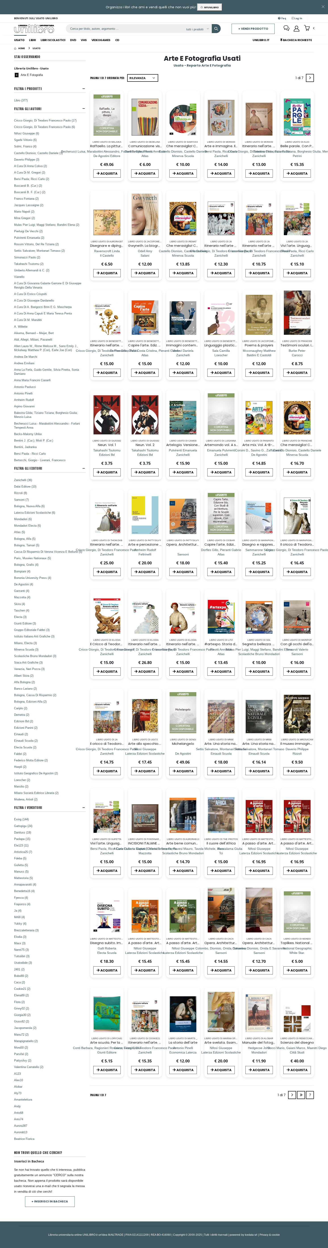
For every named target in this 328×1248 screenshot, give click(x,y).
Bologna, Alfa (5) (24, 539)
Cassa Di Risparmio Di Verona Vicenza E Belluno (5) (48, 552)
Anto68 (18, 1113)
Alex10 (18, 1080)
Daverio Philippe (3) (26, 159)
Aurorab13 (20, 1132)
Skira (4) (19, 604)
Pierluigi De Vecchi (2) (28, 231)
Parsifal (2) (21, 1054)
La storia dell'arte (183, 1042)
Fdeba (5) (20, 858)
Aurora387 (20, 1126)
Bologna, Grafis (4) (26, 565)
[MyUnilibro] (296, 28)
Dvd (73, 40)
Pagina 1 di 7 (98, 1095)
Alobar (18, 1087)
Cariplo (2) (20, 708)
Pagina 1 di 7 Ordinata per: (107, 78)
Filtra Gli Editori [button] (28, 468)
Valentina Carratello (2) (28, 1067)
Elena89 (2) (21, 995)
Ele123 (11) (21, 845)
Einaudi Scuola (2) (26, 741)
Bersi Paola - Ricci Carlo (30, 454)
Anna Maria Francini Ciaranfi (32, 380)
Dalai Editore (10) (25, 486)
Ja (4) (17, 911)
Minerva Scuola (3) (26, 649)
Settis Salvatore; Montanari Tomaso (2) (39, 251)
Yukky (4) (20, 923)
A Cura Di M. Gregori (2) (29, 172)
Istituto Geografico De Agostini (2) (36, 773)
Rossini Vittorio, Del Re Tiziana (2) (36, 244)
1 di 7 (300, 78)
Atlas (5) (19, 532)
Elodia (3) (20, 937)
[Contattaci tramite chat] (286, 28)
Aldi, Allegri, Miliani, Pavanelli (33, 339)
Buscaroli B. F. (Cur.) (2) (29, 192)
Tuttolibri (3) (21, 956)
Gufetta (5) (21, 865)
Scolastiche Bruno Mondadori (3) (35, 656)
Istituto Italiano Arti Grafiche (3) (34, 636)
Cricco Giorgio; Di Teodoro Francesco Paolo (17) (45, 120)
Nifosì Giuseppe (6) (26, 133)
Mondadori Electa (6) (27, 525)
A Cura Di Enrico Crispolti (30, 294)
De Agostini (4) (23, 584)
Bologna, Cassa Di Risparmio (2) (35, 695)
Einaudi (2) (21, 734)
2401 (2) (19, 969)
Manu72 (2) (21, 1034)
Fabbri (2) (20, 754)
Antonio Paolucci (25, 387)
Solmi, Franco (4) (25, 146)
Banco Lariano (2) (25, 689)
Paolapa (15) (22, 839)
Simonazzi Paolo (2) (27, 257)
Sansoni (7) (21, 500)
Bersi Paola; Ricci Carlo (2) (31, 179)
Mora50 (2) (21, 1047)
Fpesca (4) (21, 898)
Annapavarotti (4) (25, 884)
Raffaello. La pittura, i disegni (114, 146)
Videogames (100, 40)
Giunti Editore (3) (25, 623)
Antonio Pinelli (23, 393)
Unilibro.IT (261, 40)
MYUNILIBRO (211, 7)
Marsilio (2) (21, 786)
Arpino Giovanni (24, 406)
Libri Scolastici (53, 40)
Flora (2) (19, 1002)
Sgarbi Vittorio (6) (25, 140)
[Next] (310, 78)
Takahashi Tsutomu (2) (29, 264)
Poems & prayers (259, 345)
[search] (216, 28)
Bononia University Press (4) (32, 578)
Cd (117, 40)
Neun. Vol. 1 (107, 444)
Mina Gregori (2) (24, 218)
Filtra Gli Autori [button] (27, 108)
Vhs (84, 40)
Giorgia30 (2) (22, 1015)
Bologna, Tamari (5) (26, 545)
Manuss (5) (21, 871)
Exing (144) (21, 819)
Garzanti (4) (21, 591)
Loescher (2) (22, 780)
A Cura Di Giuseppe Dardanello (34, 300)
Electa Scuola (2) (25, 747)
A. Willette (20, 327)
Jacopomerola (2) (25, 1028)
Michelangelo (183, 743)
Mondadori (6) (23, 519)
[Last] (301, 1095)
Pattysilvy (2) (22, 1060)
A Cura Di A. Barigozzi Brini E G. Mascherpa (43, 307)
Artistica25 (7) (23, 852)
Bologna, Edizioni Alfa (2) (30, 701)
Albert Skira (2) (23, 676)
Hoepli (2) (20, 767)
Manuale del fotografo (261, 1042)
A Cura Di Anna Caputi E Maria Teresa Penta (43, 313)
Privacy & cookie (269, 1235)
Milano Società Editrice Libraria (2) (36, 793)
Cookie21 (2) (22, 989)
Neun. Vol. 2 (145, 444)
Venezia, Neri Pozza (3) (29, 669)
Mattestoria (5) (23, 878)
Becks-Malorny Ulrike (28, 434)
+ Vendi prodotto (253, 29)
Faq (283, 18)
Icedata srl (251, 1235)
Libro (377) (21, 100)
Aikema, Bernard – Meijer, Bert (34, 333)
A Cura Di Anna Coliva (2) (30, 166)
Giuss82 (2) (21, 1021)
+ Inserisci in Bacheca (49, 1201)
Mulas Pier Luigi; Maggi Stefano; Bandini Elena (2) (46, 225)
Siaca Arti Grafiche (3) (28, 662)
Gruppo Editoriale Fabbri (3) (32, 630)
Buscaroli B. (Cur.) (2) (28, 186)
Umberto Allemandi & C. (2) (31, 270)
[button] (309, 28)
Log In (298, 18)
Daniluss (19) (22, 832)
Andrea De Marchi (25, 357)
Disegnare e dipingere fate (112, 245)
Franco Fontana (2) (26, 199)
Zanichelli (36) (23, 480)
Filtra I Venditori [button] (28, 807)
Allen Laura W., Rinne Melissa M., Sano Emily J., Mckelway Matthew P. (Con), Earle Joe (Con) (46, 348)
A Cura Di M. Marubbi (28, 320)
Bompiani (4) (22, 571)
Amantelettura (23, 1099)
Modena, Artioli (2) (25, 799)
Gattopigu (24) (23, 826)
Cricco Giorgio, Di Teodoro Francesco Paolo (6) (44, 127)
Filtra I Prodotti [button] (28, 88)
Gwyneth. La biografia (146, 245)
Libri (32, 40)
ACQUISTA (108, 173)
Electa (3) (20, 617)
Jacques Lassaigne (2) (28, 205)
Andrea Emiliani (24, 363)
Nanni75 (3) (21, 950)
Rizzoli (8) (20, 493)
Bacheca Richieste (297, 40)
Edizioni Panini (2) (25, 728)
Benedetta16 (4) (24, 891)
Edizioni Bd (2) (23, 721)
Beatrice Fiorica (24, 1139)
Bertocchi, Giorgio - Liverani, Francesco (39, 460)
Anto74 (18, 1119)
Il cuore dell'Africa (221, 843)
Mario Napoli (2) (24, 211)
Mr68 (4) (19, 917)
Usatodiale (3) (23, 963)
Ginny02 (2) (21, 1008)
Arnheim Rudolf (24, 400)
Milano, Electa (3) (25, 643)
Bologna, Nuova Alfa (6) (29, 506)
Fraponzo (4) (22, 904)
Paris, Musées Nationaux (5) (32, 558)
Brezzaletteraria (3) (26, 930)
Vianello (19, 277)
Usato (19, 40)
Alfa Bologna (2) (24, 682)
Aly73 (17, 1093)
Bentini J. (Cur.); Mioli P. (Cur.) (33, 440)
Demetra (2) (21, 715)
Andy (17, 1106)
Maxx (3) (19, 943)
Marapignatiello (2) (26, 1041)
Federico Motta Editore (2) (31, 760)
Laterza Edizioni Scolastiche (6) (34, 513)
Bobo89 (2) (21, 976)
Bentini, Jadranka (25, 447)
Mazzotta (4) (22, 597)
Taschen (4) (21, 610)
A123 (17, 1074)
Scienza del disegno (297, 1042)
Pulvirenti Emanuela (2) (29, 238)
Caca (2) (19, 982)
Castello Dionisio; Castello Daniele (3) (38, 153)
